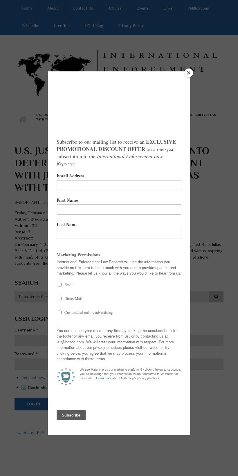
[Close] (188, 72)
